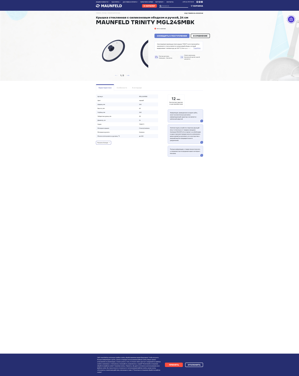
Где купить (115, 2)
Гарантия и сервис (146, 2)
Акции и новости (102, 2)
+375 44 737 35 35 (188, 2)
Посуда (104, 13)
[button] (127, 75)
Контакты (170, 2)
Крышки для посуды (114, 13)
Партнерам (159, 2)
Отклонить (194, 365)
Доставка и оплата (130, 2)
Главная (98, 13)
